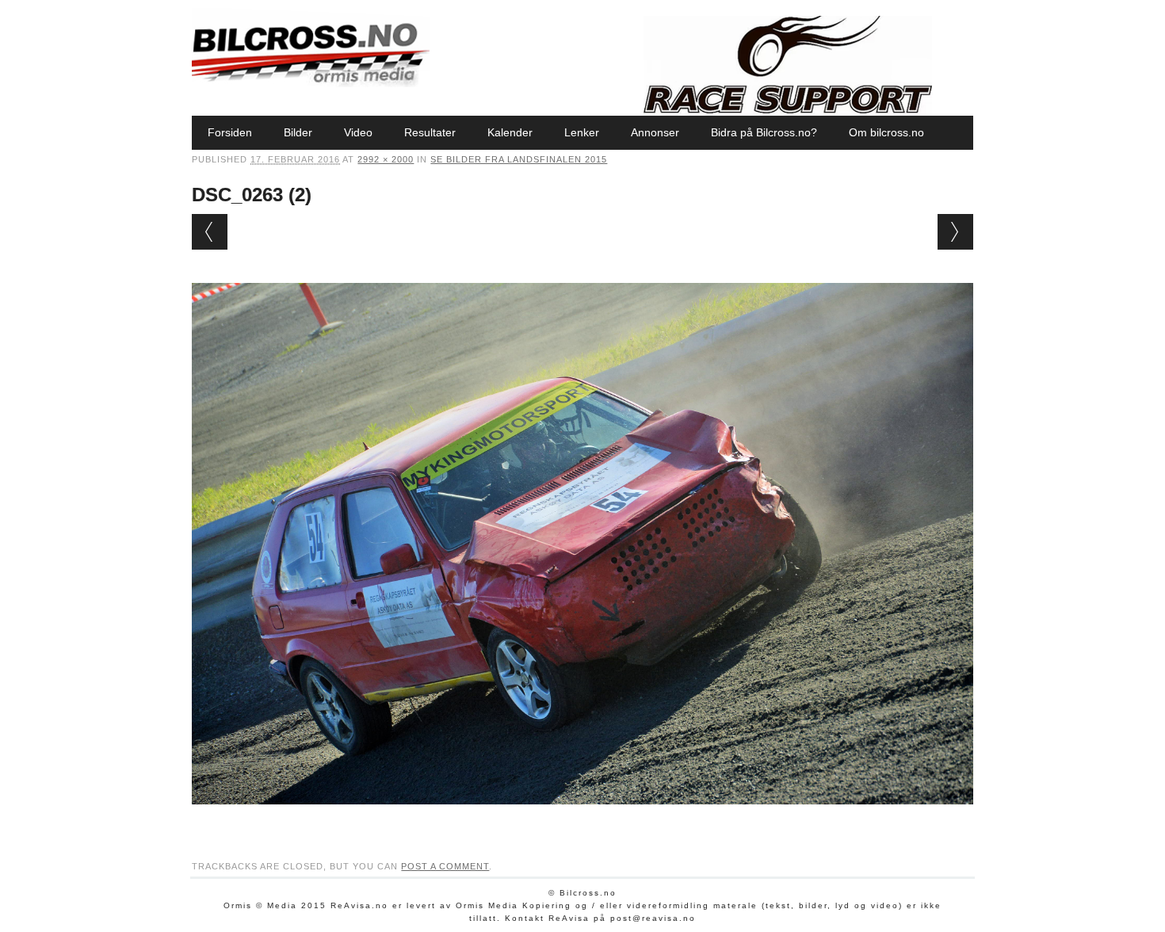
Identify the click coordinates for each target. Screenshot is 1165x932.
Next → (955, 232)
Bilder (298, 132)
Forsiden (230, 132)
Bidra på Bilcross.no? (764, 132)
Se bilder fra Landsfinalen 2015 (518, 159)
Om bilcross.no (886, 132)
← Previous (209, 232)
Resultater (430, 132)
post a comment (445, 866)
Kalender (510, 132)
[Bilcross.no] (311, 83)
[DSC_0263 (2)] (582, 819)
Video (358, 132)
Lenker (581, 132)
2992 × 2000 (385, 159)
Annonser (655, 132)
